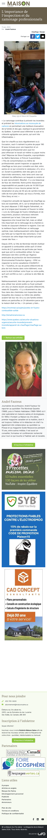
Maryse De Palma (9, 791)
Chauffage (35, 32)
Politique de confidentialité (13, 814)
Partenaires (6, 800)
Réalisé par (33, 834)
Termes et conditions (10, 811)
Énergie (42, 32)
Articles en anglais (9, 788)
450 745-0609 (10, 701)
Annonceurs (6, 802)
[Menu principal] (3, 3)
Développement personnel (12, 794)
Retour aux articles (14, 338)
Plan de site (6, 808)
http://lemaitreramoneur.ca (13, 315)
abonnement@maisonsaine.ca (16, 705)
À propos (5, 785)
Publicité (5, 797)
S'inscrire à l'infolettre (23, 445)
